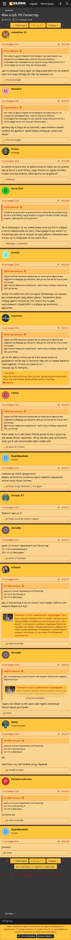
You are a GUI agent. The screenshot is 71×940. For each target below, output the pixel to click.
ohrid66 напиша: (12, 585)
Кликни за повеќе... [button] (36, 698)
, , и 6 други (25, 486)
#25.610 (65, 264)
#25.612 (65, 404)
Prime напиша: (11, 207)
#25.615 (65, 540)
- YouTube (8, 373)
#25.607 (65, 101)
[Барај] (67, 4)
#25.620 (65, 841)
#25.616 (65, 579)
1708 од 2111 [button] (37, 25)
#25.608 (65, 161)
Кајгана (8, 920)
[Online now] (8, 37)
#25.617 (65, 664)
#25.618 (65, 734)
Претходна (21, 25)
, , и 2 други (23, 519)
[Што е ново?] (60, 4)
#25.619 (65, 791)
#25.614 (65, 507)
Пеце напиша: (11, 50)
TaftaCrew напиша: (13, 271)
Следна (52, 25)
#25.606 (65, 44)
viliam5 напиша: (12, 671)
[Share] (58, 44)
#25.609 (65, 200)
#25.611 (65, 328)
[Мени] (4, 3)
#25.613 (65, 468)
